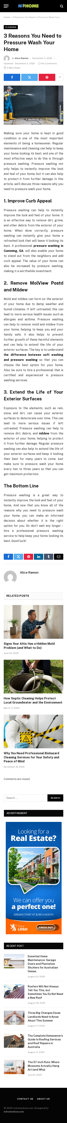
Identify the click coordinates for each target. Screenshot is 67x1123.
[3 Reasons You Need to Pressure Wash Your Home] (33, 105)
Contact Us (25, 1099)
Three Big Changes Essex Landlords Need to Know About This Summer (44, 1016)
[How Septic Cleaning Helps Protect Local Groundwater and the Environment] (33, 676)
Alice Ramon (21, 58)
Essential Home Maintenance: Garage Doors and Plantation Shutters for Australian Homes (43, 964)
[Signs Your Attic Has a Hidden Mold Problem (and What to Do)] (33, 622)
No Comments (49, 63)
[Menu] (6, 6)
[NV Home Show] (33, 6)
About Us (43, 1099)
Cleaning (10, 27)
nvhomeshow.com (14, 1111)
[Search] (61, 6)
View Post (49, 283)
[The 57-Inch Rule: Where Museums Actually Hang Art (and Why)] (14, 1067)
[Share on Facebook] (12, 77)
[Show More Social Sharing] (59, 77)
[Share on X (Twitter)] (29, 77)
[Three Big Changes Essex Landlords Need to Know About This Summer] (14, 1018)
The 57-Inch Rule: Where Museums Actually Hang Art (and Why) (43, 1066)
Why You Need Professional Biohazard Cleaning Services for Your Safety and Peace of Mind (31, 757)
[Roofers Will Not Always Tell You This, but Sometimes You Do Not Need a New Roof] (14, 991)
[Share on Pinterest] (47, 77)
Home (7, 17)
